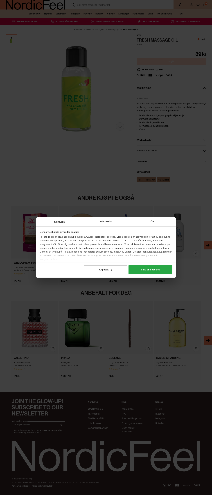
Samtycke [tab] (59, 221)
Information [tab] (106, 221)
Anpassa (104, 269)
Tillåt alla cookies (150, 269)
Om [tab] (152, 221)
